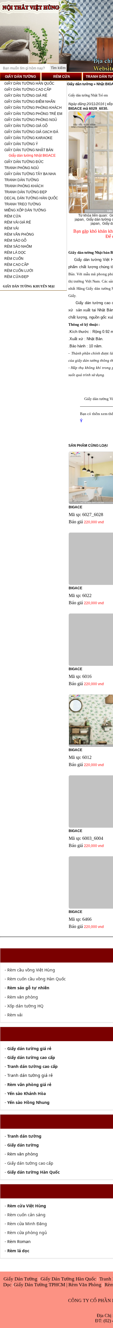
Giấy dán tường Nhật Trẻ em (88, 95)
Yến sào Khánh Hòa (26, 1093)
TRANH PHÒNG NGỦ (21, 168)
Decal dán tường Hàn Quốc (31, 198)
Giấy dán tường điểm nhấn (29, 102)
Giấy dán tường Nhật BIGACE (32, 156)
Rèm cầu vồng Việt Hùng (31, 970)
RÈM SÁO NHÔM (18, 247)
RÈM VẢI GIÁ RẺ (17, 222)
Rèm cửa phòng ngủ (27, 1232)
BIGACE (75, 507)
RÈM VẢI (11, 228)
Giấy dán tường (80, 84)
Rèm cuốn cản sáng (26, 1214)
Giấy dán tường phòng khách (33, 108)
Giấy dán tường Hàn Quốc (29, 84)
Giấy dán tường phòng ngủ (30, 120)
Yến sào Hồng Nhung (28, 1102)
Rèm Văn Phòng (84, 1284)
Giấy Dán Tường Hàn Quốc (69, 1279)
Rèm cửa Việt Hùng (26, 1205)
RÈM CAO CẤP (16, 265)
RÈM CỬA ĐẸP (16, 277)
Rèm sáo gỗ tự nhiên (28, 987)
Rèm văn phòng (22, 997)
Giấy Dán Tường (21, 1279)
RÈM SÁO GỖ (15, 240)
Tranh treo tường (22, 204)
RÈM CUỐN (13, 259)
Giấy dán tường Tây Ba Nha (30, 174)
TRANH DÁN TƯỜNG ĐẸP (25, 192)
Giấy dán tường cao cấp (27, 90)
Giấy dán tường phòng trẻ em (33, 114)
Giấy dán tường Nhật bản (28, 150)
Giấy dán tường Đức (24, 162)
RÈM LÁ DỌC (15, 253)
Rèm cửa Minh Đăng (27, 1223)
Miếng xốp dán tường (25, 210)
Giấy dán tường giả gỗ (26, 126)
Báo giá (76, 521)
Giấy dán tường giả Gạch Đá (31, 132)
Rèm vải (15, 1015)
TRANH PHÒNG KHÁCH (23, 186)
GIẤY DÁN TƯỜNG (20, 77)
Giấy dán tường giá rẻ (25, 96)
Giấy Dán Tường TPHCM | (41, 1284)
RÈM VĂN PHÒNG (19, 234)
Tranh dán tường (21, 180)
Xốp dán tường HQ (25, 1006)
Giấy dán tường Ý (21, 144)
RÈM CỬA (61, 77)
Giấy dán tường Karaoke (28, 138)
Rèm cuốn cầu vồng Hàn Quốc (36, 979)
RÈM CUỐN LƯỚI (18, 271)
